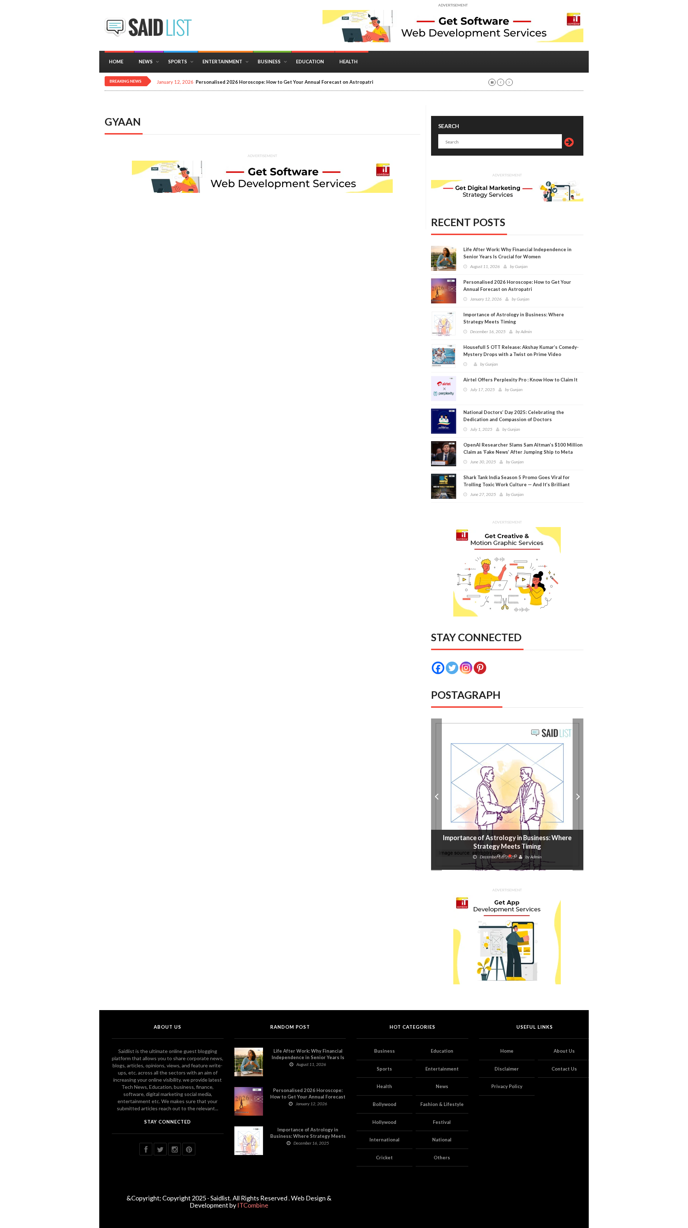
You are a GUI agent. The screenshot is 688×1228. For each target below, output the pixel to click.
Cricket (384, 1157)
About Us (564, 1051)
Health (348, 61)
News (146, 61)
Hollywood (384, 1122)
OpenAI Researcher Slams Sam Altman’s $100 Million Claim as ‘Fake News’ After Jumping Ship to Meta (523, 448)
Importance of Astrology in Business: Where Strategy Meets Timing (513, 318)
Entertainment (222, 61)
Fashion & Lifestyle (442, 1104)
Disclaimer (506, 1069)
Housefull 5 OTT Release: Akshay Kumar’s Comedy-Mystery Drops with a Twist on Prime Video (521, 350)
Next (578, 794)
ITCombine (252, 1205)
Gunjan (521, 266)
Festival (442, 1122)
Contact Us (564, 1069)
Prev (436, 794)
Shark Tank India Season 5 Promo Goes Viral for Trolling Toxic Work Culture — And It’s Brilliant (516, 480)
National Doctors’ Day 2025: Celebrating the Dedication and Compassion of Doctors (513, 415)
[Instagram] (466, 668)
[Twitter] (452, 668)
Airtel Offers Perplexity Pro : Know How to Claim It (520, 379)
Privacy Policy (506, 1086)
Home (116, 61)
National (442, 1139)
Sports (177, 61)
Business (269, 61)
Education (310, 61)
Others (442, 1157)
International (384, 1139)
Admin (526, 331)
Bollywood (384, 1104)
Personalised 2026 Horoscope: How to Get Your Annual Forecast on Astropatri (284, 82)
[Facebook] (438, 668)
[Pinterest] (480, 668)
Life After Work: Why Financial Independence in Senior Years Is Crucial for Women (517, 253)
